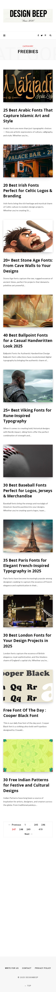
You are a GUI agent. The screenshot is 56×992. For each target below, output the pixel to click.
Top (29, 986)
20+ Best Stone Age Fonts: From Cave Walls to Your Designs (28, 265)
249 (28, 829)
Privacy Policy (43, 968)
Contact (26, 968)
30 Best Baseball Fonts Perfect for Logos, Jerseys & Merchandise (27, 490)
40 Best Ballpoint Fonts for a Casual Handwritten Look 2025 (27, 340)
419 (40, 829)
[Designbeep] (28, 16)
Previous (16, 825)
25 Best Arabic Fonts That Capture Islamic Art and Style (28, 115)
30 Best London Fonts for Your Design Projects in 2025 (27, 640)
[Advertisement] (25, 891)
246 (43, 825)
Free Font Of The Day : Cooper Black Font (24, 712)
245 (36, 825)
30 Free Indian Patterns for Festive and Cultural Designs (26, 785)
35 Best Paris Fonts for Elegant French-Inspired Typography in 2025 (26, 566)
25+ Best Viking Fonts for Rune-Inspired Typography (27, 415)
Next (27, 834)
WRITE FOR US (12, 968)
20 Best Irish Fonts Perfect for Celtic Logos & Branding (27, 191)
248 (21, 829)
